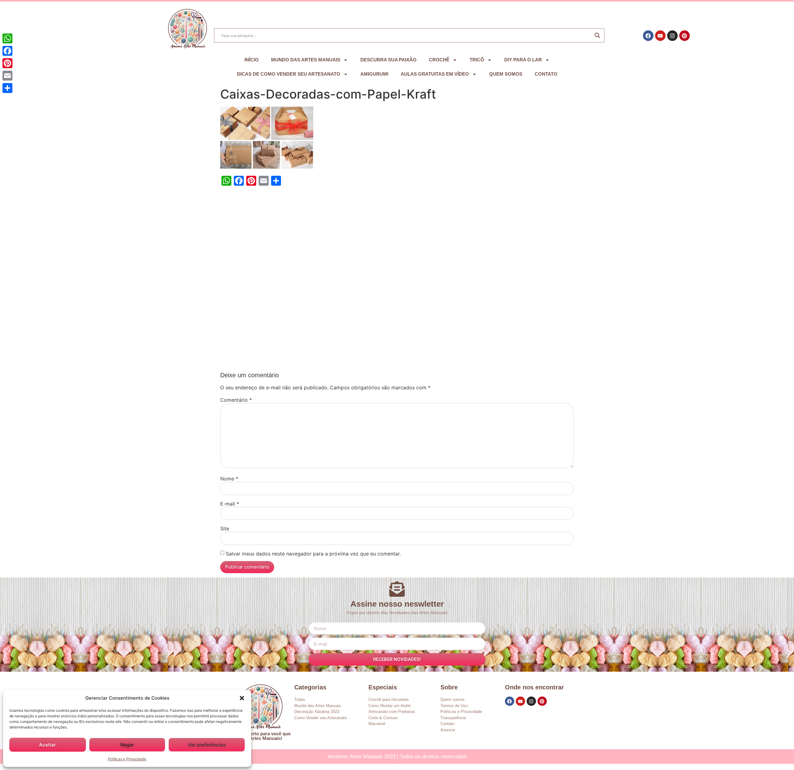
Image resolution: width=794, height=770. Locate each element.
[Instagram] (672, 35)
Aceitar (47, 745)
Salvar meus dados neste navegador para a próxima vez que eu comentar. (313, 553)
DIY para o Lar (523, 59)
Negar (127, 745)
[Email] (7, 75)
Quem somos (505, 74)
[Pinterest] (684, 35)
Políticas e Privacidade (127, 759)
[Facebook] (648, 35)
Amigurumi (374, 74)
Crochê (439, 59)
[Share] (7, 88)
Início (251, 59)
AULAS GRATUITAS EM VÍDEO (435, 74)
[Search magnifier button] (597, 35)
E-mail (229, 503)
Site (224, 528)
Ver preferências (207, 745)
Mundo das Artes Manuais (305, 59)
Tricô (477, 59)
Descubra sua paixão (388, 59)
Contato (546, 74)
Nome (229, 478)
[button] (242, 698)
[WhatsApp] (7, 38)
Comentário (236, 399)
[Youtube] (660, 35)
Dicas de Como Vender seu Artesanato (288, 74)
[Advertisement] (397, 280)
